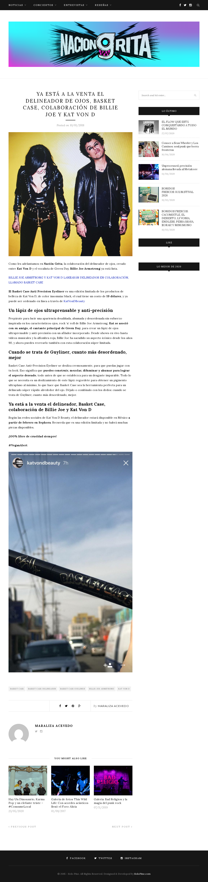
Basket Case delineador (42, 689)
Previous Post (23, 826)
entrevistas (74, 5)
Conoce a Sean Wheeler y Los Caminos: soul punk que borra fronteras (180, 146)
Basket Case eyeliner (72, 689)
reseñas (101, 5)
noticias (16, 5)
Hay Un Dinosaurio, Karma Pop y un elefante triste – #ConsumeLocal (26, 802)
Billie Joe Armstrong (101, 689)
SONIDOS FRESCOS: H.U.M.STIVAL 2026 (178, 192)
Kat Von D (124, 689)
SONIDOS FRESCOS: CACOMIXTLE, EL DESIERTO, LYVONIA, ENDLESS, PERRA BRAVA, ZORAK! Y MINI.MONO (178, 218)
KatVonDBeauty (74, 301)
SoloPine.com (142, 873)
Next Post (121, 826)
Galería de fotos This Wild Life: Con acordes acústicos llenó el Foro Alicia (69, 802)
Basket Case (17, 689)
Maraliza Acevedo (113, 706)
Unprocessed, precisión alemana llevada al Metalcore (179, 167)
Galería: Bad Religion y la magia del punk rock (110, 801)
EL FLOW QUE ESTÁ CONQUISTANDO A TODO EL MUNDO (179, 125)
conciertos (43, 5)
